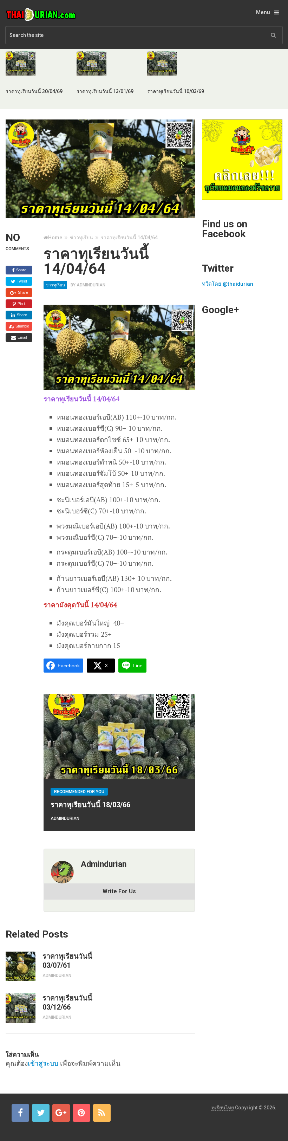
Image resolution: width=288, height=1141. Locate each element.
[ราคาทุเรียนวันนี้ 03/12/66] (20, 1008)
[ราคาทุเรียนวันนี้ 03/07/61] (20, 966)
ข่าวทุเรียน (81, 237)
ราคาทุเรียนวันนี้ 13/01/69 (105, 91)
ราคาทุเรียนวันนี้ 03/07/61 (67, 961)
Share (20, 270)
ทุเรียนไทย (222, 1107)
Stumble (21, 326)
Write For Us (119, 891)
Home (55, 237)
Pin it (21, 304)
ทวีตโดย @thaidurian (227, 284)
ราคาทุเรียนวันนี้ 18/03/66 (90, 804)
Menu (263, 12)
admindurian (91, 285)
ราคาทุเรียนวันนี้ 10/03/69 (175, 91)
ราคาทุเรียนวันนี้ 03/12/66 (67, 1002)
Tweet (21, 281)
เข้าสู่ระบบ (43, 1063)
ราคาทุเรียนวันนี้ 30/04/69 (34, 91)
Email (22, 337)
